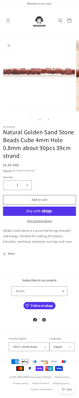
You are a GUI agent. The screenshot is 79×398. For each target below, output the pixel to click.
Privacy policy (20, 383)
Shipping (7, 170)
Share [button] (11, 253)
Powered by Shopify (41, 377)
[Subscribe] (62, 291)
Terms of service (40, 383)
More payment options (39, 220)
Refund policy (62, 377)
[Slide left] (30, 119)
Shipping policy (61, 383)
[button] (8, 20)
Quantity (8, 177)
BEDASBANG (23, 377)
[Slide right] (48, 119)
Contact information (41, 389)
